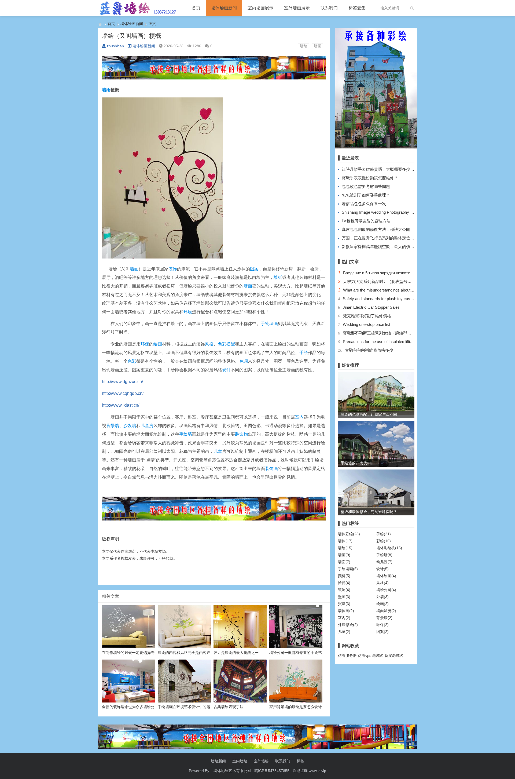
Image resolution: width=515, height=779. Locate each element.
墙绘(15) (345, 548)
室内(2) (344, 618)
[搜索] (412, 8)
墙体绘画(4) (386, 576)
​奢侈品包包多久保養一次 (364, 203)
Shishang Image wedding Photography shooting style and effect (397, 212)
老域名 (378, 655)
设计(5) (382, 569)
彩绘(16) (383, 541)
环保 (145, 344)
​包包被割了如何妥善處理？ (366, 195)
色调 (243, 361)
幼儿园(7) (384, 562)
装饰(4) (344, 590)
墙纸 (278, 277)
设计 (226, 369)
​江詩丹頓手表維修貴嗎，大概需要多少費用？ (382, 169)
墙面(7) (344, 562)
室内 (299, 417)
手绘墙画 (269, 323)
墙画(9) (344, 555)
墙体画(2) (346, 611)
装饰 (172, 269)
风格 (209, 344)
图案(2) (382, 631)
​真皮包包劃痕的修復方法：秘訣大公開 (376, 229)
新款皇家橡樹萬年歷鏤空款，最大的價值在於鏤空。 (388, 246)
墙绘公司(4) (386, 590)
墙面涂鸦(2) (386, 611)
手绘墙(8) (384, 555)
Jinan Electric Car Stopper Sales (371, 307)
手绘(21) (383, 534)
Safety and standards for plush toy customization (385, 298)
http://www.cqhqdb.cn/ (123, 393)
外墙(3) (382, 597)
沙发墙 (129, 425)
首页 (196, 8)
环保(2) (382, 625)
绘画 (157, 344)
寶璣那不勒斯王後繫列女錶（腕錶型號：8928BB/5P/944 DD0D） (401, 333)
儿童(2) (344, 631)
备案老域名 (394, 655)
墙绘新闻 (218, 761)
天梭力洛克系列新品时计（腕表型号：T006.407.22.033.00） (396, 281)
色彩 (132, 361)
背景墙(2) (384, 618)
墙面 (248, 286)
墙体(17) (345, 541)
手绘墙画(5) (348, 569)
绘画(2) (382, 604)
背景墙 (112, 425)
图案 (254, 269)
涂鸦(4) (344, 583)
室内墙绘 (239, 761)
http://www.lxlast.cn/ (120, 405)
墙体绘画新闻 (224, 8)
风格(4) (382, 583)
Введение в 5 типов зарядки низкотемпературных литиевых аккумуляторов (413, 273)
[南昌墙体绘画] (100, 23)
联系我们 (329, 8)
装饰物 (241, 434)
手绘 (303, 352)
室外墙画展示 (297, 8)
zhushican (115, 46)
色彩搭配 (226, 344)
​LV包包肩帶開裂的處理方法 (366, 221)
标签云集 (357, 8)
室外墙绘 (261, 761)
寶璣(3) (344, 604)
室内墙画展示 (260, 8)
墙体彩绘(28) (349, 534)
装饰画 (271, 468)
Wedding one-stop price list (366, 324)
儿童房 (147, 425)
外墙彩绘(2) (348, 625)
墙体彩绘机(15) (389, 548)
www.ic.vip (317, 771)
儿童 (218, 451)
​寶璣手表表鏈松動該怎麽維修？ (370, 178)
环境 (187, 312)
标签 (300, 761)
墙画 (317, 46)
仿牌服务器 (347, 655)
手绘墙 (185, 434)
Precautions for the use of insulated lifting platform (386, 341)
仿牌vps (364, 655)
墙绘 (303, 46)
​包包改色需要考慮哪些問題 (366, 186)
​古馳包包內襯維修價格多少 (369, 350)
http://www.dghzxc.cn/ (122, 381)
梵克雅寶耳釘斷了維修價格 (367, 316)
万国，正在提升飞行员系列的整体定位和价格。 (384, 238)
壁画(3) (344, 597)
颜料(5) (344, 576)
